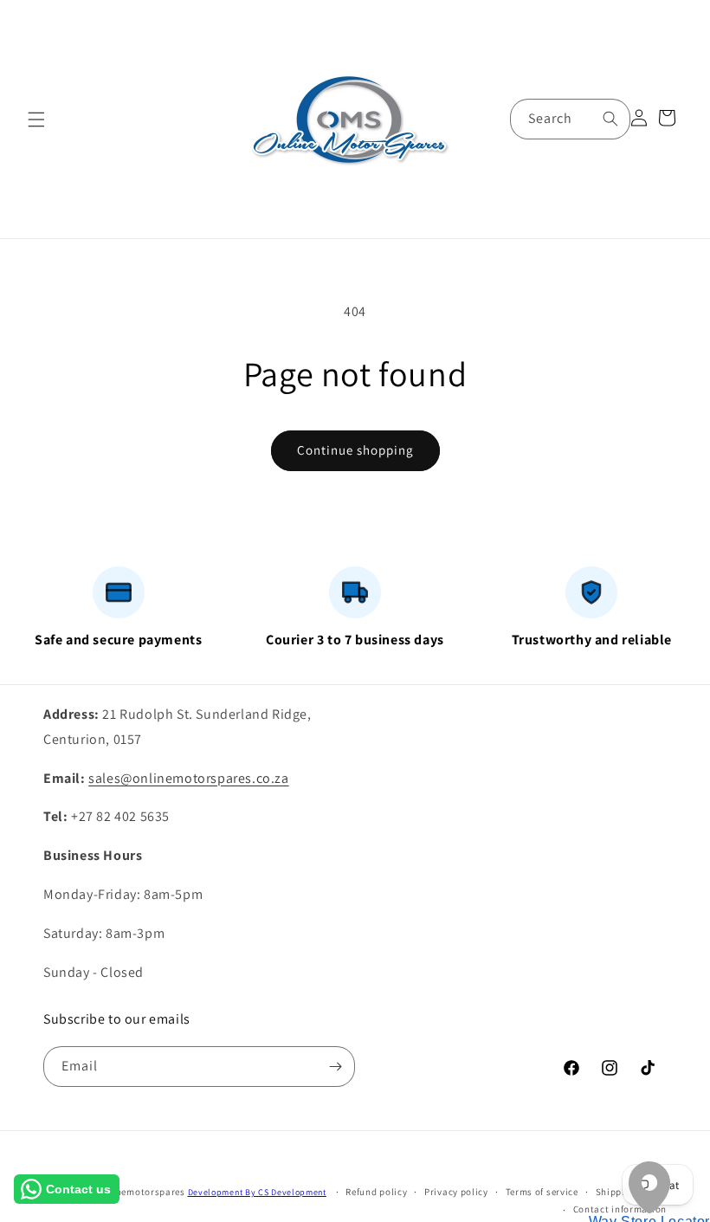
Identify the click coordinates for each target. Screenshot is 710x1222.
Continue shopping (355, 450)
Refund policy (376, 1192)
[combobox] (570, 119)
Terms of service (542, 1192)
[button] (36, 119)
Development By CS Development (257, 1192)
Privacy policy (456, 1192)
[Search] (610, 119)
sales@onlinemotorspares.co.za (188, 778)
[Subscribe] (335, 1066)
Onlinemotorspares (141, 1192)
